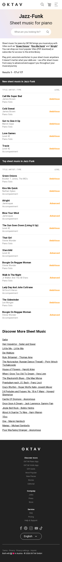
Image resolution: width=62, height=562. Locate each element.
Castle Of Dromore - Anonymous (18, 399)
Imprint (33, 550)
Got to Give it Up (11, 121)
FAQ (31, 513)
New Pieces (31, 476)
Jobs (31, 495)
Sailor (5, 339)
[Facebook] (21, 529)
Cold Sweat (8, 108)
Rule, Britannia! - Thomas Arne (17, 357)
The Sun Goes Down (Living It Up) (20, 225)
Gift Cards (31, 469)
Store (31, 502)
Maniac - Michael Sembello (16, 425)
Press (31, 498)
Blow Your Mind (10, 213)
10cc (4, 416)
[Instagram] (31, 529)
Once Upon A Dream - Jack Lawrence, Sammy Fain (27, 403)
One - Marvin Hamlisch (13, 421)
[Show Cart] (49, 5)
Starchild (7, 250)
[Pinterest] (25, 529)
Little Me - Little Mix (13, 348)
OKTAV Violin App (31, 465)
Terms (5, 550)
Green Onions (22, 46)
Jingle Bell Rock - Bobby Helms (18, 408)
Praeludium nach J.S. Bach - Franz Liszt (22, 382)
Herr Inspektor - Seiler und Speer (19, 344)
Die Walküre (8, 352)
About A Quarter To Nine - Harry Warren (22, 412)
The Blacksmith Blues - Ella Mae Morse (22, 378)
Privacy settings (22, 550)
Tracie (5, 145)
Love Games (9, 133)
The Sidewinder (10, 299)
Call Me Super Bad (12, 96)
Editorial (31, 484)
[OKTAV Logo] (12, 4)
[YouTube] (36, 529)
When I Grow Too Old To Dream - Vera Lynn (24, 373)
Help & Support (31, 520)
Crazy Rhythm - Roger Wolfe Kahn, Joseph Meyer (27, 387)
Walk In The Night (11, 275)
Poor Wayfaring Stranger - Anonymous (21, 430)
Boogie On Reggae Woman (16, 262)
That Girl (7, 237)
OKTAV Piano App (31, 461)
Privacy (12, 550)
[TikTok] (41, 529)
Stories (31, 480)
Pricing (31, 517)
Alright (54, 46)
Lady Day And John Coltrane (17, 287)
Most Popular (31, 473)
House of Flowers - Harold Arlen (18, 369)
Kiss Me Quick (38, 46)
